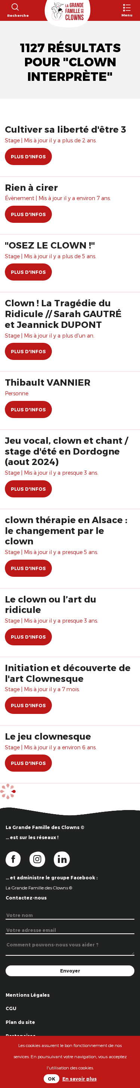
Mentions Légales (28, 994)
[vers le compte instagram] (41, 858)
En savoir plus (79, 1078)
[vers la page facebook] (17, 858)
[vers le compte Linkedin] (65, 858)
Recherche (14, 15)
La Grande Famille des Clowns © (39, 887)
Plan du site (20, 1022)
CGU (11, 1008)
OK (51, 1078)
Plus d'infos (28, 156)
